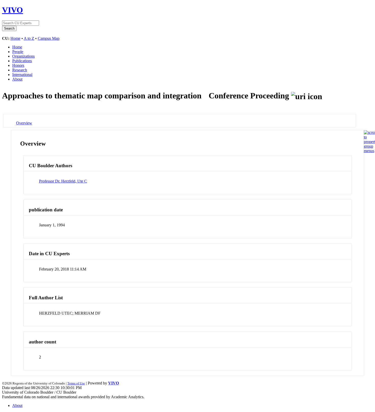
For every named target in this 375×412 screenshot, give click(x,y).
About (17, 79)
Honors (18, 65)
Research (19, 70)
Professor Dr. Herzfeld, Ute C (63, 181)
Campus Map (48, 38)
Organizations (23, 56)
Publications (22, 61)
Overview (24, 123)
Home (15, 38)
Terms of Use (76, 383)
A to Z (29, 38)
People (17, 51)
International (22, 74)
